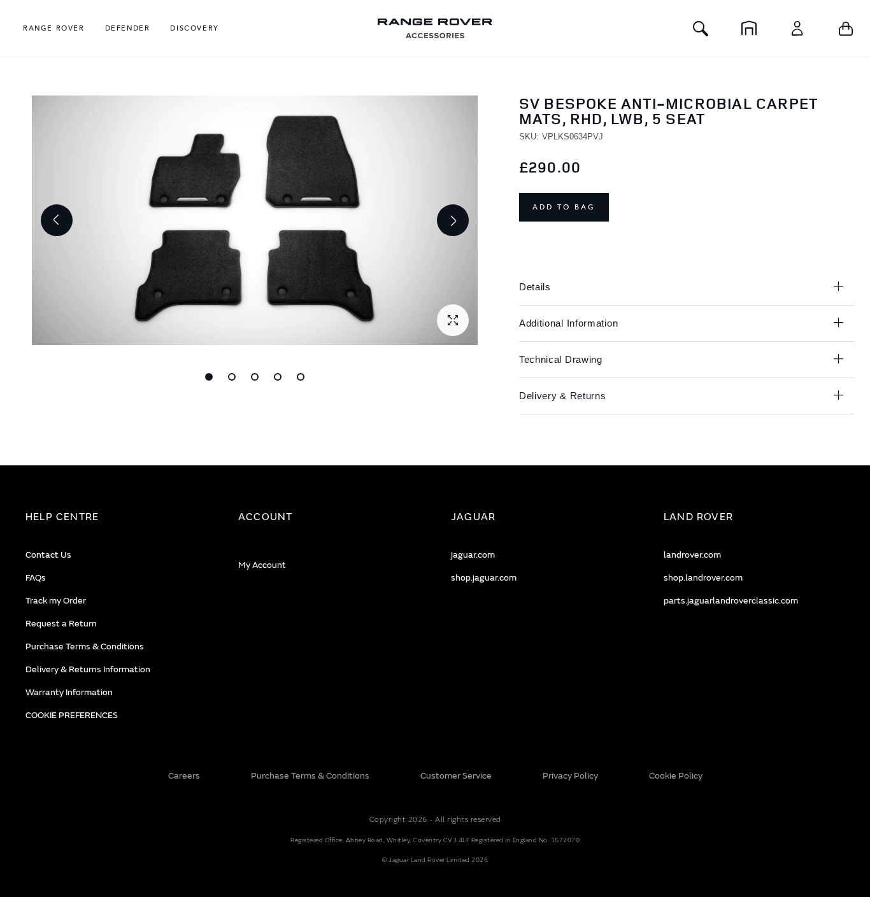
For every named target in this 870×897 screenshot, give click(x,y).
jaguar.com (473, 554)
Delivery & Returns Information (87, 669)
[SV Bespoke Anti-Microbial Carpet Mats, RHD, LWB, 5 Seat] (209, 377)
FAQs (35, 577)
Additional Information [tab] (568, 323)
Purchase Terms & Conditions (84, 646)
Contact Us (48, 554)
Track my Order (55, 600)
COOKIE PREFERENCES (71, 715)
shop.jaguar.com (484, 577)
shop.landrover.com (703, 577)
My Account (262, 565)
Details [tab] (535, 286)
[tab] (115, 517)
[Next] (453, 220)
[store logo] (435, 28)
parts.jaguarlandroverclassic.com (731, 600)
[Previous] (57, 220)
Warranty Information (69, 692)
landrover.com (692, 554)
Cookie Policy (675, 775)
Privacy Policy (570, 775)
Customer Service (456, 775)
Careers (184, 775)
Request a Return (61, 623)
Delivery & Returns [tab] (562, 395)
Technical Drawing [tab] (561, 359)
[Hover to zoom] (255, 220)
